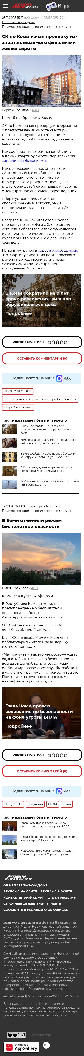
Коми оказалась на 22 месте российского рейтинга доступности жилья (48, 441)
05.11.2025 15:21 (12, 18)
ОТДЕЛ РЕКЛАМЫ (62, 898)
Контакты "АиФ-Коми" (23, 898)
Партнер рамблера (40, 1035)
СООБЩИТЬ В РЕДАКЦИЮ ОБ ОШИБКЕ (35, 910)
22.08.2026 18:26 (14, 506)
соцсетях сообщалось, (58, 250)
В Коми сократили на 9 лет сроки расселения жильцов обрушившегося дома (38, 299)
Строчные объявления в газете (32, 904)
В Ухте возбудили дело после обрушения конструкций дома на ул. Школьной (48, 455)
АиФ (35, 110)
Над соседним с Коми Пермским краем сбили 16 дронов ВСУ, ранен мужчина (46, 852)
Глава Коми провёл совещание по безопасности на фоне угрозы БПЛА (39, 711)
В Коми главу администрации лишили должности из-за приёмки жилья (46, 469)
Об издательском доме (25, 885)
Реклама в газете (56, 891)
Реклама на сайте (20, 891)
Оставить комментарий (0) (42, 358)
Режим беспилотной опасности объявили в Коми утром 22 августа (48, 838)
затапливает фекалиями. (24, 161)
